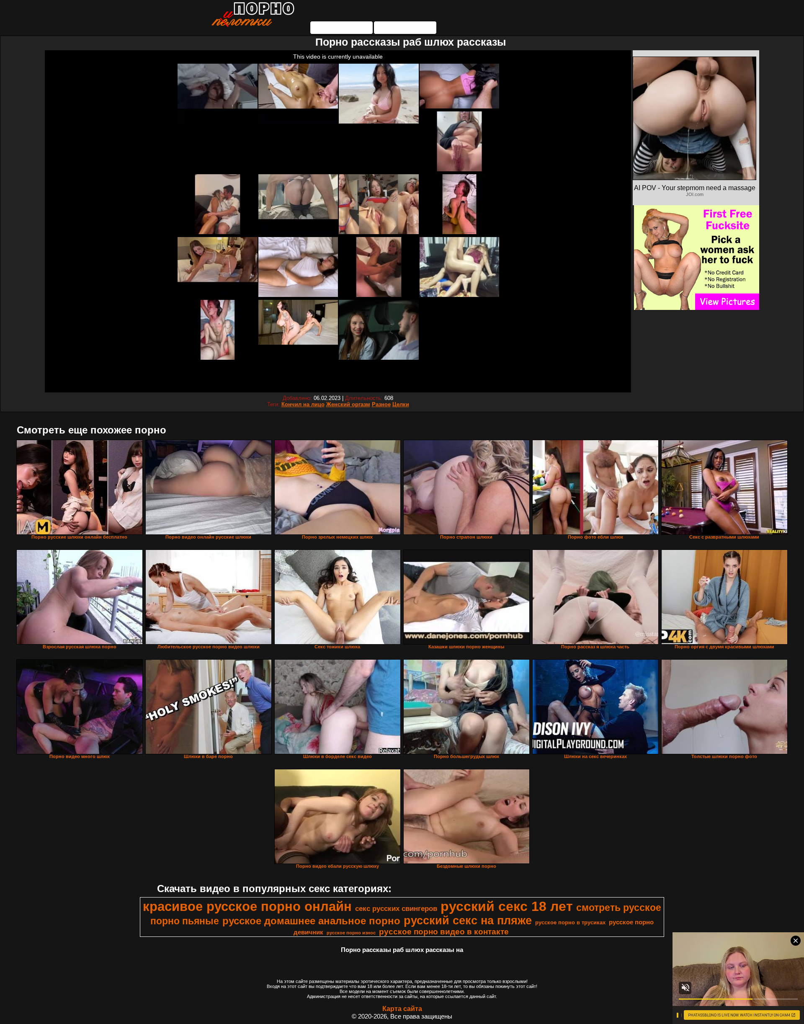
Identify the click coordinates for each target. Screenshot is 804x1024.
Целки (400, 404)
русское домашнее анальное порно (311, 920)
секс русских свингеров (396, 908)
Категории (341, 27)
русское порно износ (351, 932)
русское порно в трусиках (570, 922)
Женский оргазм (348, 404)
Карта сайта (402, 1008)
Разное (381, 404)
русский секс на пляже (468, 920)
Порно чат (405, 27)
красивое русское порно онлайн (247, 906)
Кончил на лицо (303, 404)
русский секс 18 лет (507, 906)
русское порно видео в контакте (444, 931)
